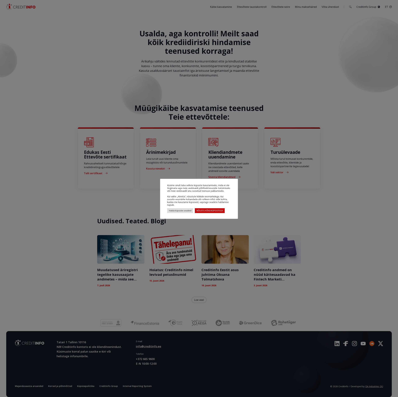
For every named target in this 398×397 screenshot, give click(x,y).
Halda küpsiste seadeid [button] (180, 210)
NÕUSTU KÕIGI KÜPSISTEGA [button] (210, 210)
